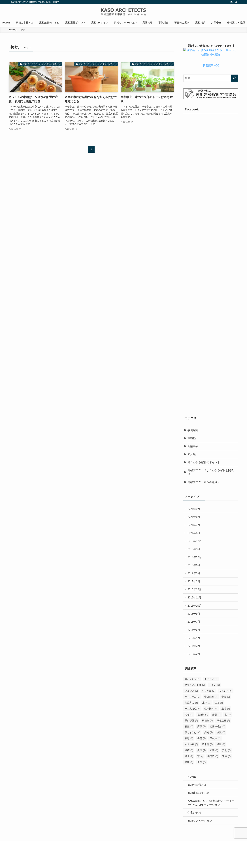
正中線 (215, 738)
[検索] (236, 2)
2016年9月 (194, 613)
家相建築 (223, 720)
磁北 (189, 756)
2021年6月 (194, 533)
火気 (201, 750)
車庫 (226, 756)
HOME (192, 776)
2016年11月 (194, 597)
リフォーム (192, 696)
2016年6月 (194, 629)
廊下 (201, 726)
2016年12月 (195, 589)
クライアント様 (195, 684)
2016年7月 (194, 621)
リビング (225, 690)
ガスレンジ (192, 678)
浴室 (221, 744)
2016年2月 (194, 653)
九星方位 (191, 702)
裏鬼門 (212, 756)
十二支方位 (192, 708)
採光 (208, 732)
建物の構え (217, 726)
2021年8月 (194, 516)
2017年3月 (194, 573)
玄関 (214, 750)
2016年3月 (194, 645)
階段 (189, 762)
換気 (221, 732)
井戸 (206, 702)
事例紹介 (193, 430)
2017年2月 (194, 581)
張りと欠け (192, 732)
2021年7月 (194, 524)
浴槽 (189, 750)
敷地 (189, 738)
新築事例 (193, 446)
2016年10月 (195, 605)
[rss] (231, 2)
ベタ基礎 (208, 690)
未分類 (192, 454)
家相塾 (192, 438)
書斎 (201, 738)
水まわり (191, 744)
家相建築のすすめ (198, 792)
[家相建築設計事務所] (123, 12)
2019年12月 (195, 540)
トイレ (214, 684)
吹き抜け (210, 708)
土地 (226, 708)
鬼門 (201, 762)
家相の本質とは (197, 784)
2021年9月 (194, 508)
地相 (189, 714)
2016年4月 (194, 637)
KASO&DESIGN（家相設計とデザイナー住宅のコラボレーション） (211, 802)
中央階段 (210, 696)
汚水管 (207, 744)
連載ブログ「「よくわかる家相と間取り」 (211, 472)
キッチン (210, 678)
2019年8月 (194, 549)
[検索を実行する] (234, 78)
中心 (226, 696)
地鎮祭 (202, 714)
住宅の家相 (194, 812)
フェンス (191, 690)
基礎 (216, 714)
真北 (226, 750)
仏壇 (218, 702)
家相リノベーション (200, 820)
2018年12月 (195, 557)
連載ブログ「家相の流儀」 (204, 482)
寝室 (189, 726)
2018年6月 (194, 565)
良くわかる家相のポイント (204, 462)
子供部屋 (191, 720)
